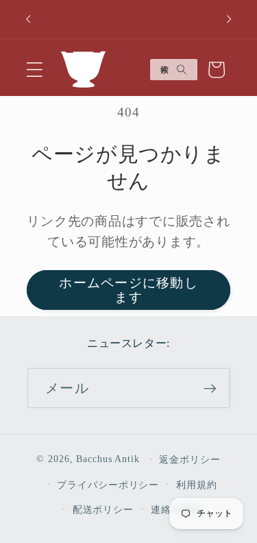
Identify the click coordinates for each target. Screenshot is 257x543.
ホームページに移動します (128, 290)
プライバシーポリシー (108, 485)
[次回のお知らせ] (229, 19)
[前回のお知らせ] (28, 19)
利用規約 (196, 485)
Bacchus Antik (107, 459)
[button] (34, 69)
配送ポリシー (103, 510)
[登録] (210, 388)
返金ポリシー (189, 460)
